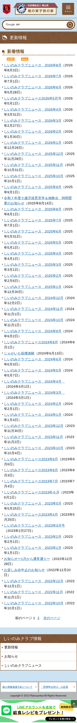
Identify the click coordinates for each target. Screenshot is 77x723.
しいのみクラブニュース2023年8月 (31, 470)
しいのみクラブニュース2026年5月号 (32, 98)
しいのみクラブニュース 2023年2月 (32, 536)
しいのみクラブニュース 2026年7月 (32, 76)
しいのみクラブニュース (23, 665)
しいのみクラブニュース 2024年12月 (33, 298)
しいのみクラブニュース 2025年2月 (32, 276)
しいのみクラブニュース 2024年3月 (34, 392)
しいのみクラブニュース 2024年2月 (32, 404)
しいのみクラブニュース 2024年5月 (32, 370)
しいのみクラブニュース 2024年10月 (33, 320)
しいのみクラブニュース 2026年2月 (32, 131)
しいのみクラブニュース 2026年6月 (32, 87)
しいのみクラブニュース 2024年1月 (32, 415)
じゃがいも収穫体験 (19, 353)
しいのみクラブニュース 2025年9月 (32, 187)
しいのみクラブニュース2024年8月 (31, 342)
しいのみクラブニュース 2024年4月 (34, 381)
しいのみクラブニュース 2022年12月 (33, 581)
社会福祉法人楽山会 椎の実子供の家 (30, 9)
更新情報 (11, 647)
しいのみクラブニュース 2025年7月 (32, 220)
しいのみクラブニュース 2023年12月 (33, 426)
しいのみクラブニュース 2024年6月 (32, 359)
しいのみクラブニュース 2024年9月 (32, 331)
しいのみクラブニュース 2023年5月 (32, 503)
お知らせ (11, 656)
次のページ (51, 618)
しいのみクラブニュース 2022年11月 (33, 592)
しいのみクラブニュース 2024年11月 (33, 309)
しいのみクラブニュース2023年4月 (31, 514)
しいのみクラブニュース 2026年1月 (32, 143)
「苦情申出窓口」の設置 (54, 687)
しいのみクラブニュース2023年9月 (31, 459)
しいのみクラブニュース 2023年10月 (33, 448)
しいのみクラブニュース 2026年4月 (32, 109)
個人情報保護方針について (17, 687)
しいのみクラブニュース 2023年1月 (32, 548)
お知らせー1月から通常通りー (27, 559)
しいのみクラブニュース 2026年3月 (32, 120)
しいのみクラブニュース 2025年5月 (32, 242)
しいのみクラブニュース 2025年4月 (32, 253)
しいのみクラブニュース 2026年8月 (32, 65)
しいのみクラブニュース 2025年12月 (33, 154)
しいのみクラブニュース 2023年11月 (33, 437)
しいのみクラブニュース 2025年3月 (32, 264)
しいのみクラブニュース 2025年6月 (32, 231)
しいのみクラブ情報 (22, 638)
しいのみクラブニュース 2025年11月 (33, 165)
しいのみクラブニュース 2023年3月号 (34, 525)
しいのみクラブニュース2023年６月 (31, 492)
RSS (12, 60)
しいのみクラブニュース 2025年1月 (32, 287)
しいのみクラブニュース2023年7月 (31, 481)
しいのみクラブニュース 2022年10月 (33, 603)
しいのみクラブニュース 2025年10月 (33, 176)
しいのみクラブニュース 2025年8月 (32, 209)
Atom (26, 60)
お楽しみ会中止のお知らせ (24, 570)
